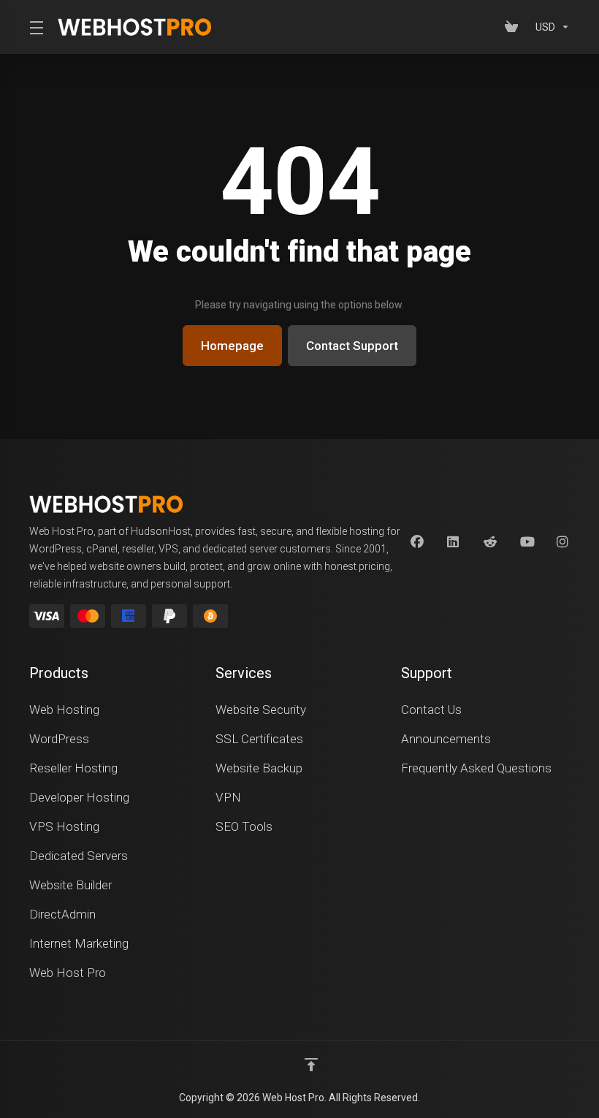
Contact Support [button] (352, 345)
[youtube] (526, 542)
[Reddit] (490, 542)
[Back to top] (311, 1064)
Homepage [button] (232, 345)
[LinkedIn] (453, 542)
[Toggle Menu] (34, 27)
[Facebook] (417, 542)
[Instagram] (563, 542)
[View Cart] (514, 27)
